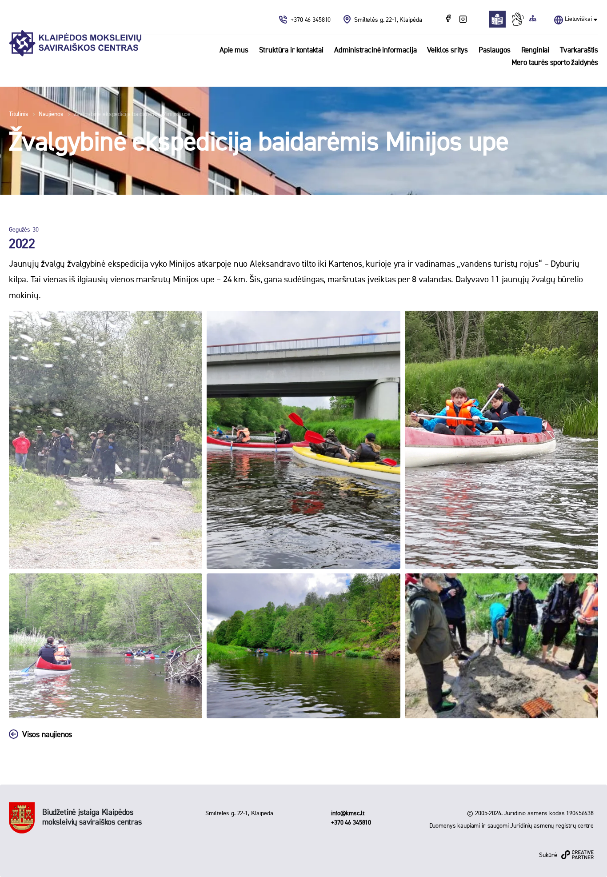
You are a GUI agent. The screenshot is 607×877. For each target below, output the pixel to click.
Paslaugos (494, 50)
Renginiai (535, 50)
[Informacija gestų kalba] (520, 19)
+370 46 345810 (311, 20)
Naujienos (51, 114)
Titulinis (18, 114)
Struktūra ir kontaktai (291, 50)
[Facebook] (449, 19)
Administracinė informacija (375, 50)
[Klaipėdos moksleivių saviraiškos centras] (75, 43)
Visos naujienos (47, 735)
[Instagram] (463, 19)
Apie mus (234, 50)
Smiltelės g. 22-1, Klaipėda (388, 20)
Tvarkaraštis (579, 50)
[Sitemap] (532, 19)
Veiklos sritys (447, 50)
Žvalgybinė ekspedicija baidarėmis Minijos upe (132, 114)
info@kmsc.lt (347, 813)
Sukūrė (548, 855)
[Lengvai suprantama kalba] (500, 19)
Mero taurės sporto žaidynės (554, 63)
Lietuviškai (578, 19)
